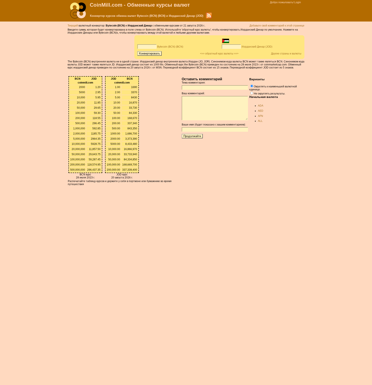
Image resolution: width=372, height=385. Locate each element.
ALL (260, 120)
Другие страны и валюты (286, 53)
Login (297, 2)
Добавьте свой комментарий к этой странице (277, 25)
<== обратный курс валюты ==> (219, 53)
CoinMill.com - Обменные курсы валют (140, 5)
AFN (260, 116)
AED (260, 110)
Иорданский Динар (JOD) (257, 46)
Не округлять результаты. (269, 93)
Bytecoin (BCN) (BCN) (170, 46)
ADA (260, 105)
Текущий (73, 25)
